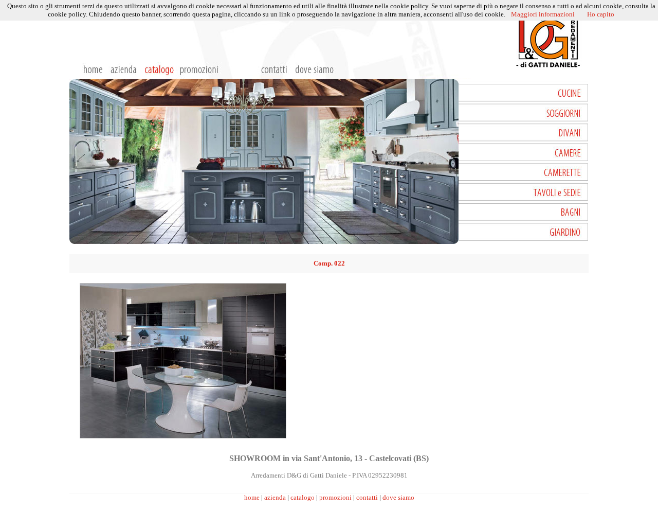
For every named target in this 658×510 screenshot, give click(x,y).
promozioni (335, 497)
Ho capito (600, 14)
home (252, 497)
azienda (275, 497)
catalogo (302, 497)
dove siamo (398, 497)
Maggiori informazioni (543, 14)
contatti (367, 497)
